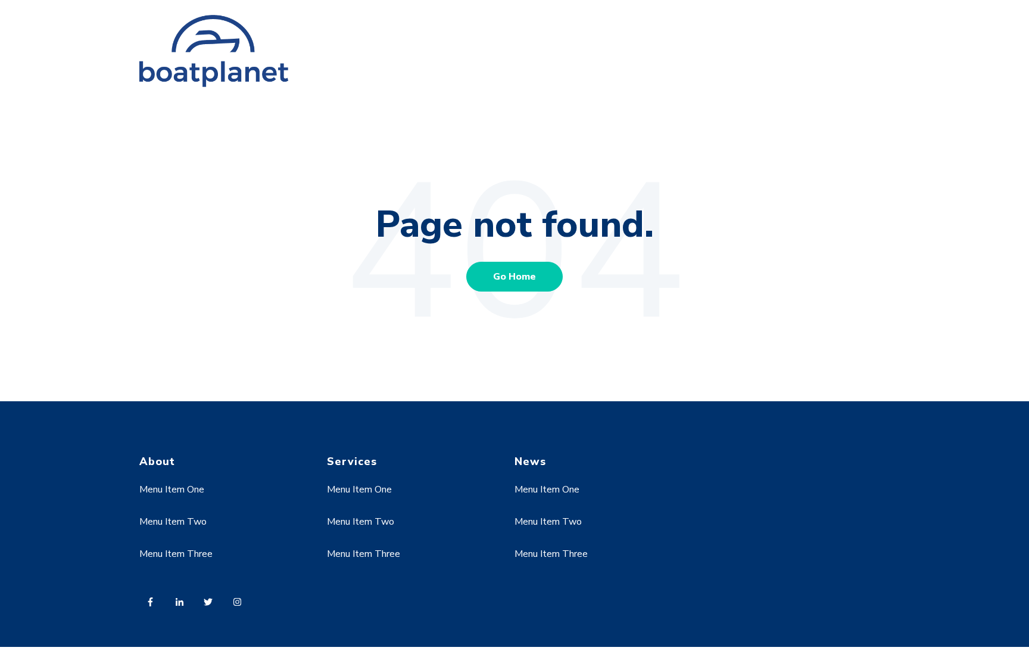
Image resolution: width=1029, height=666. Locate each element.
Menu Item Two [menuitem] (173, 521)
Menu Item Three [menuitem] (176, 553)
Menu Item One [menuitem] (171, 489)
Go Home (514, 276)
